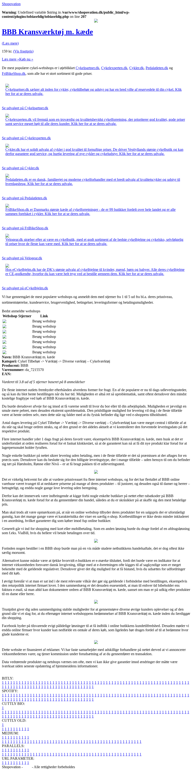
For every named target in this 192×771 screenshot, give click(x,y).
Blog (27, 767)
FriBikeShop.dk (14, 74)
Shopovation (11, 4)
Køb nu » (26, 59)
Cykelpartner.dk (87, 68)
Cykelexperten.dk (114, 68)
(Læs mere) (10, 43)
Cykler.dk (136, 68)
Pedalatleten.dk (157, 68)
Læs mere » (10, 59)
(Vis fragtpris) (23, 51)
